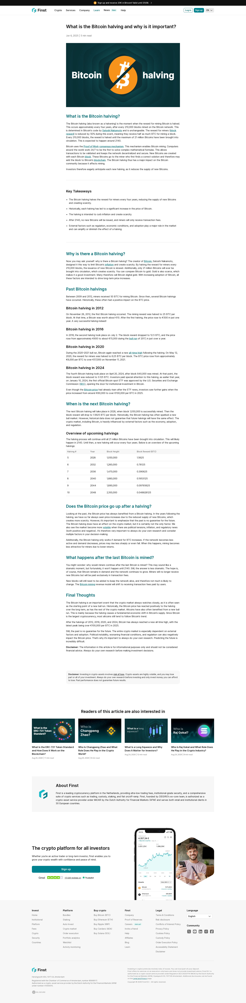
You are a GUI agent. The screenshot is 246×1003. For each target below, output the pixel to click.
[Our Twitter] (189, 931)
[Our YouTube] (194, 931)
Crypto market (70, 929)
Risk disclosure (163, 919)
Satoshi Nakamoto (112, 130)
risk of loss (118, 674)
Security (36, 938)
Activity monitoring (71, 947)
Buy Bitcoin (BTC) (102, 915)
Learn (127, 947)
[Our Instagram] (206, 931)
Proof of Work (91, 146)
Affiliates (129, 938)
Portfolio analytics (71, 938)
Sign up (199, 10)
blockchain (100, 160)
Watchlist (67, 942)
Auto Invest (68, 924)
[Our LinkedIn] (200, 931)
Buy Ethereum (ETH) (103, 919)
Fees (34, 929)
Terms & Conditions (165, 915)
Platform (36, 924)
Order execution (71, 933)
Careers (133, 924)
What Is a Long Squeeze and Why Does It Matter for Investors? (143, 749)
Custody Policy (163, 938)
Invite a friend (131, 929)
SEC (82, 384)
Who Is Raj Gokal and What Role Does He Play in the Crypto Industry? (192, 749)
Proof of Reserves (133, 919)
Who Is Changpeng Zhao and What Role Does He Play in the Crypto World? (97, 750)
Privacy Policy (162, 929)
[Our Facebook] (212, 931)
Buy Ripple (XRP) (102, 924)
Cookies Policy (163, 933)
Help (127, 933)
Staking (66, 919)
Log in (188, 10)
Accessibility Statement (167, 947)
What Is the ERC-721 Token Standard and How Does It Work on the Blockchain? (53, 750)
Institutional (37, 919)
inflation (109, 264)
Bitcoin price (91, 389)
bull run (133, 338)
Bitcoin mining (87, 584)
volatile (107, 527)
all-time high (135, 352)
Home (34, 915)
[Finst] (39, 10)
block (88, 156)
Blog (127, 942)
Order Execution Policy (167, 942)
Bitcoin (148, 261)
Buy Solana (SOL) (102, 933)
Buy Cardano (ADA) (103, 929)
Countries (36, 942)
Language (192, 910)
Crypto (35, 933)
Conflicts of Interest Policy (168, 924)
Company (129, 915)
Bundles (66, 915)
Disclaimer (160, 951)
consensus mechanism (111, 146)
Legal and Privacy (140, 979)
